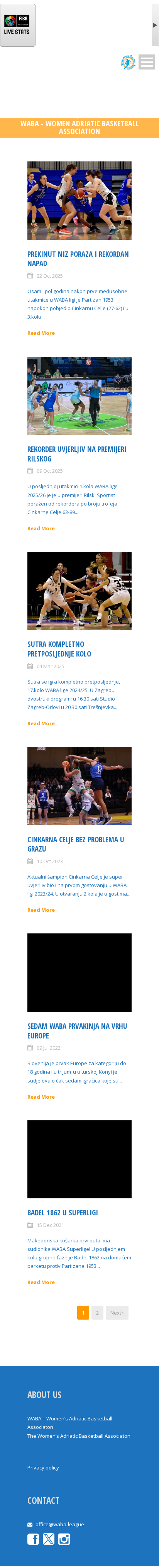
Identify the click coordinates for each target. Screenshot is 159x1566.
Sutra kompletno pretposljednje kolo (59, 649)
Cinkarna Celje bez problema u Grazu (75, 844)
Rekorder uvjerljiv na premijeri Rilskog (77, 454)
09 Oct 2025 (50, 470)
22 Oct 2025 (50, 275)
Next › (117, 1312)
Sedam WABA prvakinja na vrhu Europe (77, 1031)
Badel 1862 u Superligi (62, 1213)
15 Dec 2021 (50, 1225)
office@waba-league (60, 1524)
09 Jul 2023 (49, 1047)
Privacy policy (43, 1467)
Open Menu (147, 62)
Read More (41, 332)
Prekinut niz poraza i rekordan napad (78, 259)
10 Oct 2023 (50, 861)
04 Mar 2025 (50, 666)
